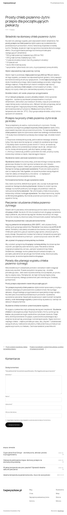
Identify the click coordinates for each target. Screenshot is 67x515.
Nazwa (7, 396)
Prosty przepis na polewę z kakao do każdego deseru (15, 348)
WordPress (61, 511)
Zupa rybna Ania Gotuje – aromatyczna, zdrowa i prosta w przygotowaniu (25, 454)
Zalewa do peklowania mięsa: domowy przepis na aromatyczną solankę (22, 461)
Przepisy (12, 29)
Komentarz (8, 374)
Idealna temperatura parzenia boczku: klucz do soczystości (26, 475)
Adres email (9, 404)
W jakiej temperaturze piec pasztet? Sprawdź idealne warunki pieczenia (24, 468)
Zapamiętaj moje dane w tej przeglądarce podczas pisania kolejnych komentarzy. (29, 420)
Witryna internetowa (10, 412)
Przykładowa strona (57, 3)
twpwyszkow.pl (9, 3)
